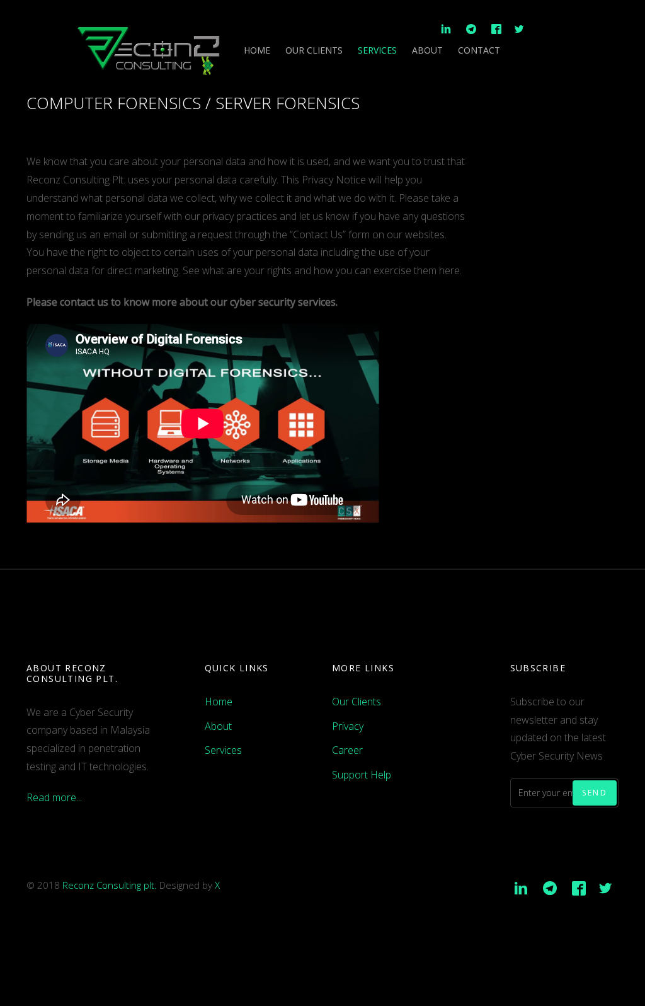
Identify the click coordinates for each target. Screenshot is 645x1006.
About (427, 50)
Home (257, 50)
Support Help (361, 775)
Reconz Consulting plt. (109, 885)
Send (594, 792)
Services (377, 50)
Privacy (347, 726)
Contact (479, 50)
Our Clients (314, 50)
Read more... (54, 797)
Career (347, 750)
